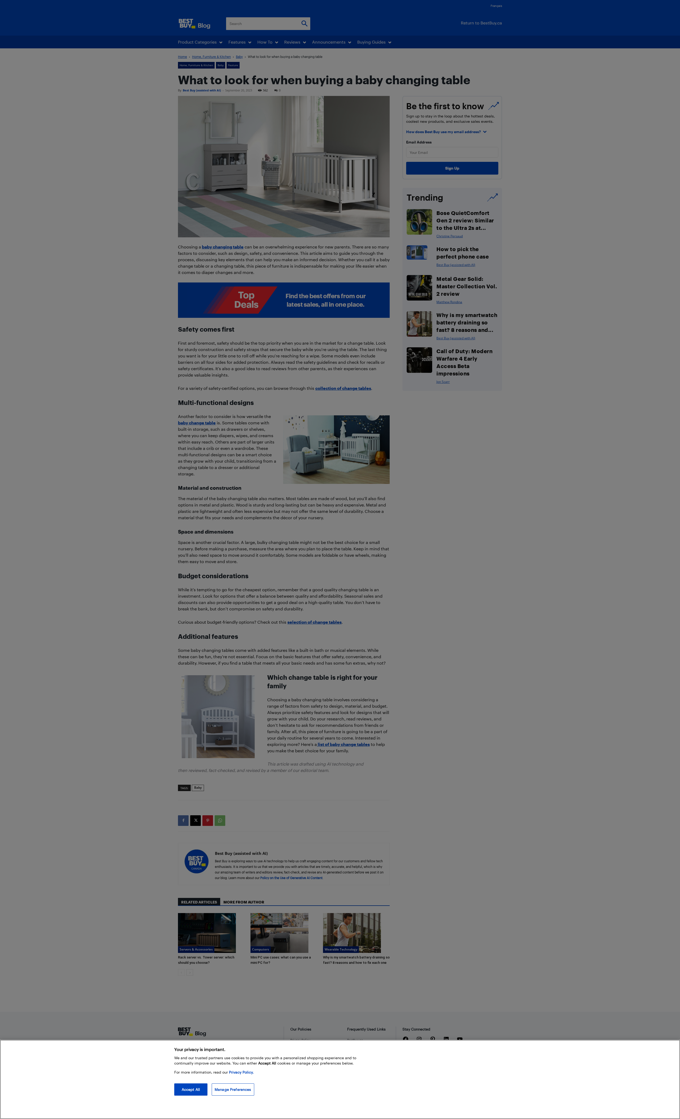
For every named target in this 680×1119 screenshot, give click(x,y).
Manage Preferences (233, 1089)
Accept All (191, 1089)
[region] (340, 1079)
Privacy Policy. (241, 1072)
